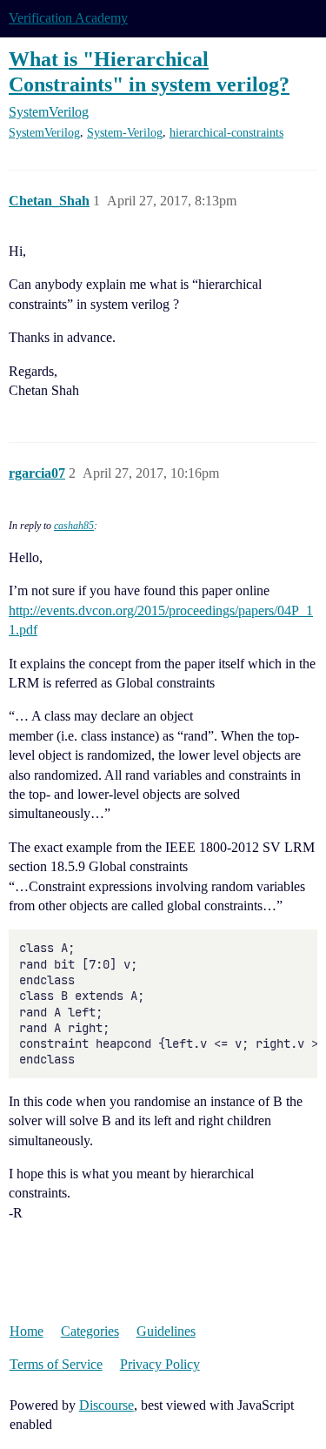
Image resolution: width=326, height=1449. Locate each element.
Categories (90, 1331)
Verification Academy (68, 17)
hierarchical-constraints (226, 132)
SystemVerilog (44, 132)
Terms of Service (56, 1364)
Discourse (106, 1405)
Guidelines (166, 1331)
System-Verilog (125, 132)
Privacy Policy (160, 1364)
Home (26, 1331)
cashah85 (74, 526)
